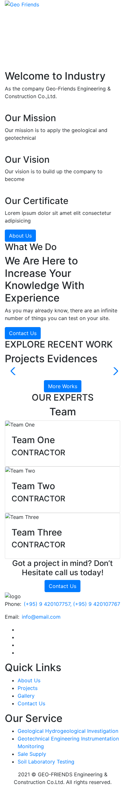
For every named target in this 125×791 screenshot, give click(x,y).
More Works (62, 386)
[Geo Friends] (22, 4)
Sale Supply (32, 754)
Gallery (26, 696)
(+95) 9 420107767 (96, 604)
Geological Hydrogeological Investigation (68, 731)
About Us (20, 235)
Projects (28, 688)
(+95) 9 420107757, (48, 604)
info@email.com (41, 617)
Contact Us (23, 333)
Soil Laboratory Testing (46, 761)
